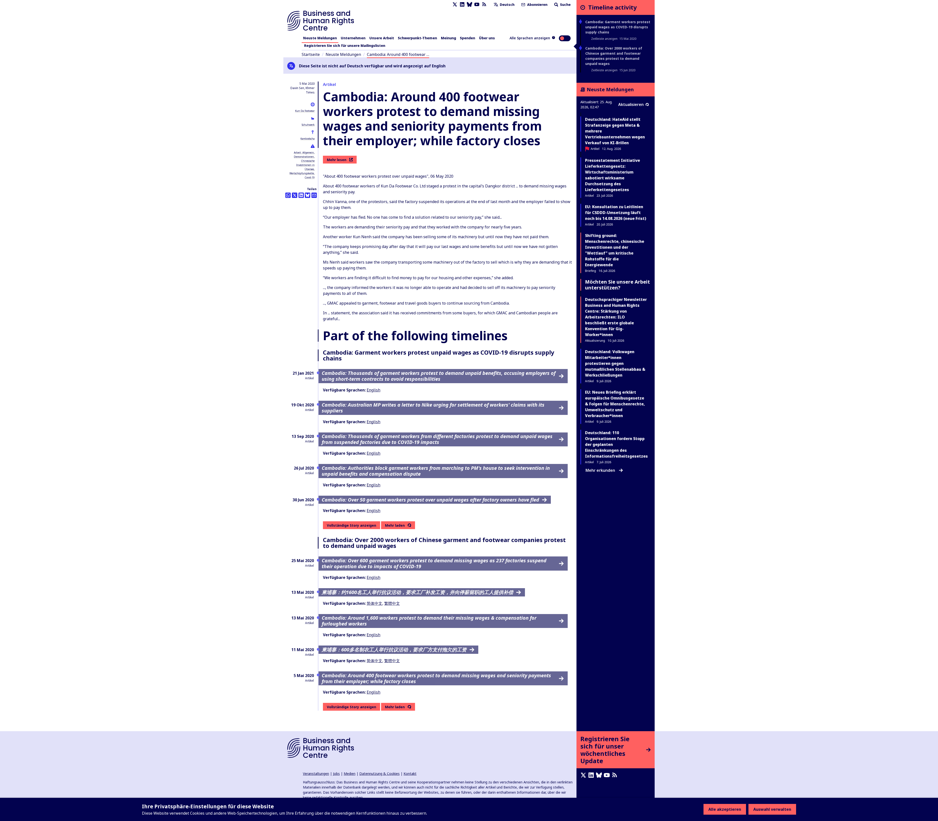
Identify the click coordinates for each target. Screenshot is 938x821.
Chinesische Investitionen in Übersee (305, 165)
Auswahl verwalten (772, 809)
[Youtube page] (477, 4)
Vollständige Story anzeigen (351, 525)
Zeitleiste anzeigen (604, 39)
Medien (349, 773)
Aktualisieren (631, 104)
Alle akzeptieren (724, 809)
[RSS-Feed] (484, 4)
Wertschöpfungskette (301, 173)
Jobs (336, 773)
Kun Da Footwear (305, 111)
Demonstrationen (304, 156)
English (373, 390)
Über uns (487, 38)
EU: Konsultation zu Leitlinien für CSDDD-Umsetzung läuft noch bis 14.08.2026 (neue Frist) (615, 212)
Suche (565, 4)
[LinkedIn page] (462, 4)
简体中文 (374, 603)
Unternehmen (353, 38)
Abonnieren (536, 4)
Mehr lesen (336, 159)
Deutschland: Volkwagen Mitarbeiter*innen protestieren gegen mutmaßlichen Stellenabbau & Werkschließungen (615, 363)
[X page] (455, 4)
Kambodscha (307, 138)
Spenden (467, 38)
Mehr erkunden (600, 470)
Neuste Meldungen (320, 38)
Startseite (311, 54)
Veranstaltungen (316, 773)
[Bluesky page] (469, 4)
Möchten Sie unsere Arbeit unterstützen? (617, 284)
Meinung (448, 38)
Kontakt (410, 773)
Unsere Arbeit (381, 38)
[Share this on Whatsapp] (288, 195)
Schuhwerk (308, 124)
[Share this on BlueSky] (307, 195)
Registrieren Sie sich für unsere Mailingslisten (344, 45)
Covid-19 (310, 177)
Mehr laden (395, 525)
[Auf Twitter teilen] (294, 195)
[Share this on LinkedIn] (301, 195)
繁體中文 (392, 603)
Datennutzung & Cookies (379, 773)
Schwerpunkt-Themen (417, 38)
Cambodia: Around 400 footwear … (398, 54)
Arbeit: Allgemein (304, 152)
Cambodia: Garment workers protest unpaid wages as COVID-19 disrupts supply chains (617, 27)
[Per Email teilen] (314, 195)
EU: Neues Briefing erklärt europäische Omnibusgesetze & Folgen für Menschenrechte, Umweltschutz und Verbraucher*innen (615, 404)
